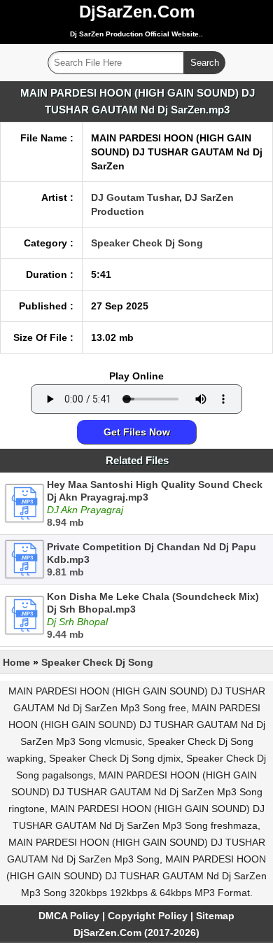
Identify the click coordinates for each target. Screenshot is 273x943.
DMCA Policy (68, 915)
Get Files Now (137, 432)
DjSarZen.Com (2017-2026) (137, 932)
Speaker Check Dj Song (147, 243)
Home (16, 662)
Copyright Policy (148, 915)
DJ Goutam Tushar (135, 197)
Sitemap (215, 915)
